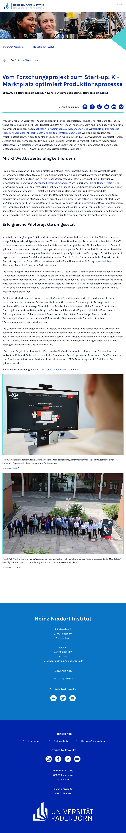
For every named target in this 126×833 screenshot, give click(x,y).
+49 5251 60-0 (63, 793)
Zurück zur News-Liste (24, 60)
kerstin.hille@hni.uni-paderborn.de (63, 660)
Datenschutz (61, 741)
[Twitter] (63, 697)
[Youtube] (72, 697)
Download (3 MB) (10, 468)
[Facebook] (58, 758)
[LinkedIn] (53, 697)
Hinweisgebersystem (93, 741)
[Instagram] (48, 758)
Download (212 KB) (11, 567)
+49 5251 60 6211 (63, 652)
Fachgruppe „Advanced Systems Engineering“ (45, 182)
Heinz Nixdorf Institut (102, 182)
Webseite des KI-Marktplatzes (61, 369)
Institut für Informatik (81, 202)
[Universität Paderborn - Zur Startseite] (6, 6)
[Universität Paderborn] (63, 811)
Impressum (66, 678)
